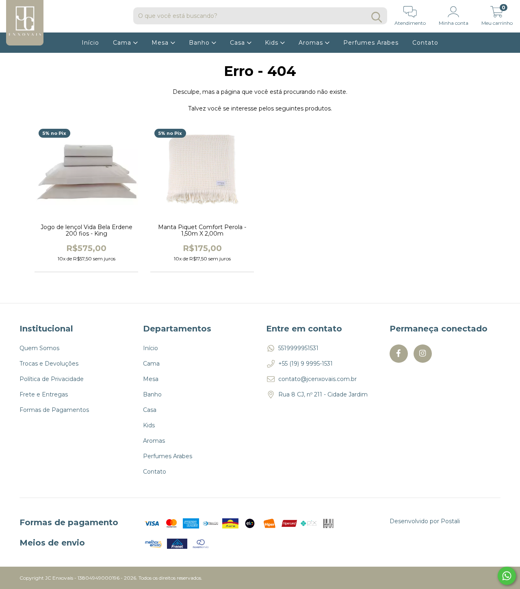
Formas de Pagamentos (54, 410)
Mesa (161, 42)
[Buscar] (376, 17)
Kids (272, 42)
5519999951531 (298, 348)
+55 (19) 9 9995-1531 (305, 363)
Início (90, 42)
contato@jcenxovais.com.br (317, 379)
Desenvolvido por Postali (425, 521)
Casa (238, 42)
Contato (425, 42)
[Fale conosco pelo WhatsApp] (507, 576)
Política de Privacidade (52, 379)
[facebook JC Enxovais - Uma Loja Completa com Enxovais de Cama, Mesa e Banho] (399, 353)
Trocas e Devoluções (49, 363)
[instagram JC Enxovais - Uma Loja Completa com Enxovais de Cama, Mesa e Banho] (423, 353)
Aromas (312, 42)
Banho (200, 42)
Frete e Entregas (44, 394)
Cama (123, 42)
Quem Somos (39, 348)
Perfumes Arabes (371, 42)
